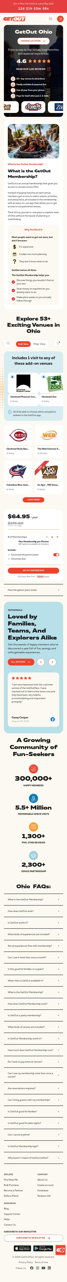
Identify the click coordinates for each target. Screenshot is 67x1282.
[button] (60, 19)
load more (33, 500)
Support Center (12, 1214)
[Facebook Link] (32, 1268)
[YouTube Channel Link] (43, 1268)
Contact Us (10, 1224)
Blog (6, 1208)
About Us (42, 1179)
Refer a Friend (11, 1196)
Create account (45, 1185)
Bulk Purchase (11, 1185)
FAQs (7, 1219)
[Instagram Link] (38, 1268)
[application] (60, 1250)
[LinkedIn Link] (49, 1268)
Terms (40, 576)
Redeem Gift (44, 1196)
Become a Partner (13, 1190)
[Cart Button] (50, 19)
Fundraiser (42, 1190)
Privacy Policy (26, 1262)
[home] (14, 19)
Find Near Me (11, 1179)
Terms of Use (41, 1262)
